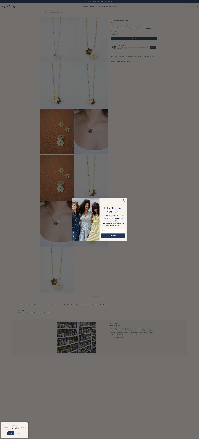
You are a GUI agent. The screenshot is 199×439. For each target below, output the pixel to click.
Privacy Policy (15, 428)
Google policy (20, 428)
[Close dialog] (124, 200)
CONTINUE (113, 236)
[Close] (27, 423)
